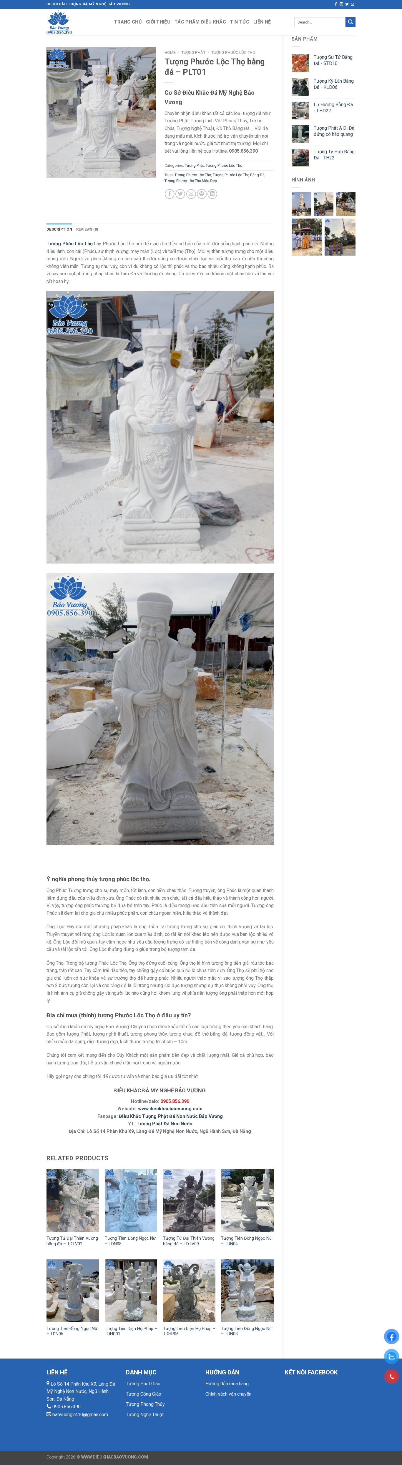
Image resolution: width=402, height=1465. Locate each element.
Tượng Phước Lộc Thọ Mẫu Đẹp (191, 181)
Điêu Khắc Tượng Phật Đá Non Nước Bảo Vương (171, 1116)
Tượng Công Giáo (143, 1394)
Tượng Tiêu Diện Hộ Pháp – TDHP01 (131, 1331)
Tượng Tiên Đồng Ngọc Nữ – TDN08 (130, 1241)
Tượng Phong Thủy (145, 1404)
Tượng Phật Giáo (143, 1383)
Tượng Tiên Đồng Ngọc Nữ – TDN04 (246, 1241)
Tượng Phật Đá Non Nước (164, 1123)
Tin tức (239, 22)
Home (170, 52)
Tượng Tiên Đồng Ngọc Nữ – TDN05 (71, 1331)
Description (59, 229)
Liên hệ (262, 22)
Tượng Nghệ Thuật (145, 1414)
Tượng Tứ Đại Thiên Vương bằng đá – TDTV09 (189, 1241)
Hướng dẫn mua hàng (227, 1383)
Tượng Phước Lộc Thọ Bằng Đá (239, 175)
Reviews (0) (87, 229)
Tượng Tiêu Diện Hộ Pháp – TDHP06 (189, 1331)
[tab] (59, 229)
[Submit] (350, 22)
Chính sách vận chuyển (228, 1394)
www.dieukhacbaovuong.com (170, 1108)
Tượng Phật (193, 52)
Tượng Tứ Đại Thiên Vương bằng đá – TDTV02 (72, 1241)
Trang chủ (128, 22)
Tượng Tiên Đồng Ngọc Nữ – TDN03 (246, 1331)
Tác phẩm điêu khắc (200, 22)
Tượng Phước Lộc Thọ (233, 52)
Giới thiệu (158, 22)
